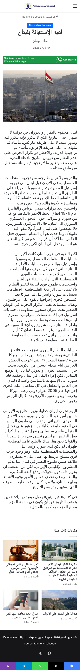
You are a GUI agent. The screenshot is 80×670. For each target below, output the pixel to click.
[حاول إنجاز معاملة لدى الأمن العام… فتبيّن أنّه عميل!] (20, 600)
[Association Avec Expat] (40, 6)
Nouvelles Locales (33, 16)
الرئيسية (51, 16)
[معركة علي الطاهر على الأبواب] (59, 600)
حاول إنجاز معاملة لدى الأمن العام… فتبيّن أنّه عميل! (21, 615)
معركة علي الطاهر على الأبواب (60, 613)
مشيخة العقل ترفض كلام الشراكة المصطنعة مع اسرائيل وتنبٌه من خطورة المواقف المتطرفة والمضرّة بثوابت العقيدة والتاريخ (60, 572)
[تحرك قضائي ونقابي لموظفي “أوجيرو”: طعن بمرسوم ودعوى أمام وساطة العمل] (20, 550)
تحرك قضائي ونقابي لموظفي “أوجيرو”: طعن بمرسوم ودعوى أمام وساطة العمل (22, 568)
